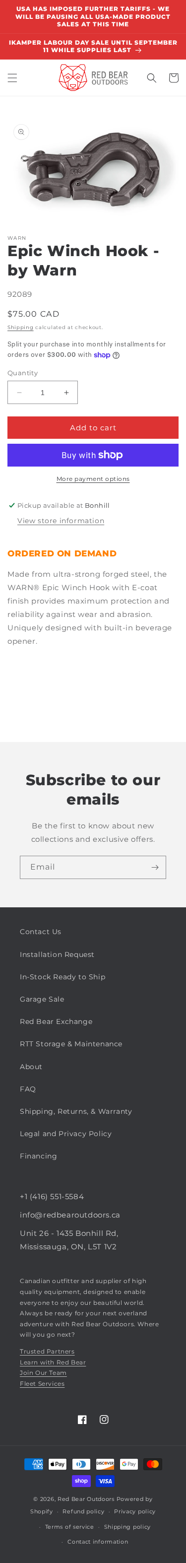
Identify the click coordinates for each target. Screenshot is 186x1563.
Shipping (20, 327)
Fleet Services (42, 1383)
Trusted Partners (47, 1351)
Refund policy (83, 1511)
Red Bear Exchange (56, 1021)
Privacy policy (135, 1511)
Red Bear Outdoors (86, 1498)
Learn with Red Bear (53, 1362)
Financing (38, 1156)
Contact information (97, 1541)
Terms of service (69, 1526)
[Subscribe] (155, 867)
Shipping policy (127, 1526)
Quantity (22, 373)
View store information (60, 520)
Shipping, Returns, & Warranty (76, 1111)
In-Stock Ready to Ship (62, 976)
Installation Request (57, 954)
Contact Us (41, 931)
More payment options (93, 478)
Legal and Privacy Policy (66, 1133)
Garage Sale (42, 999)
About (31, 1066)
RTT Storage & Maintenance (71, 1043)
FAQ (28, 1089)
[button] (12, 78)
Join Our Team (43, 1372)
